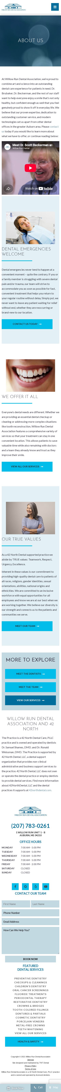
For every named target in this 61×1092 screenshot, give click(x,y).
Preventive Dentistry (30, 978)
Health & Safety (28, 1041)
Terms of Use (30, 1069)
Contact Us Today (25, 323)
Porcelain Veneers (30, 1021)
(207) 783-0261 (30, 826)
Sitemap (30, 1060)
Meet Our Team (25, 625)
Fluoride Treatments (30, 994)
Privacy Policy (30, 1066)
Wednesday (9, 855)
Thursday (8, 860)
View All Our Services (25, 466)
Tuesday (7, 851)
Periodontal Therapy (30, 998)
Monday (7, 847)
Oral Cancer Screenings (30, 990)
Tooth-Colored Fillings (30, 1009)
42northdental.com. (40, 790)
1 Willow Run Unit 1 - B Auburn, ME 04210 (30, 834)
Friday (6, 864)
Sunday (7, 872)
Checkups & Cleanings (30, 982)
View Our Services (28, 700)
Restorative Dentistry (30, 1001)
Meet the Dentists (28, 673)
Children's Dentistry (30, 986)
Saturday (8, 868)
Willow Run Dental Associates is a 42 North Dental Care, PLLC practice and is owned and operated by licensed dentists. (30, 1073)
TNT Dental (44, 1063)
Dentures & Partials (31, 1013)
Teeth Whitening (30, 1029)
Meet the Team (28, 686)
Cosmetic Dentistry (30, 1017)
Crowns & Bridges (30, 1005)
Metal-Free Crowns (30, 1025)
